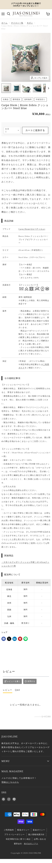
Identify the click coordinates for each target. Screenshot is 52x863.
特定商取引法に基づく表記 (18, 839)
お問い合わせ (40, 839)
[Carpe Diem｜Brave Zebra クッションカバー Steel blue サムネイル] (6, 88)
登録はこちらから (10, 782)
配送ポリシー (23, 830)
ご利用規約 (9, 830)
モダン (30, 23)
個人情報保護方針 (36, 834)
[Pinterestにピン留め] (20, 639)
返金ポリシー (39, 830)
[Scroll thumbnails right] (48, 88)
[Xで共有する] (9, 639)
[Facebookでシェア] (3, 639)
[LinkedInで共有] (14, 639)
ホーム (4, 23)
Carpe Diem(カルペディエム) (31, 229)
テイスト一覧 (17, 23)
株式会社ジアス (31, 844)
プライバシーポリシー (14, 834)
